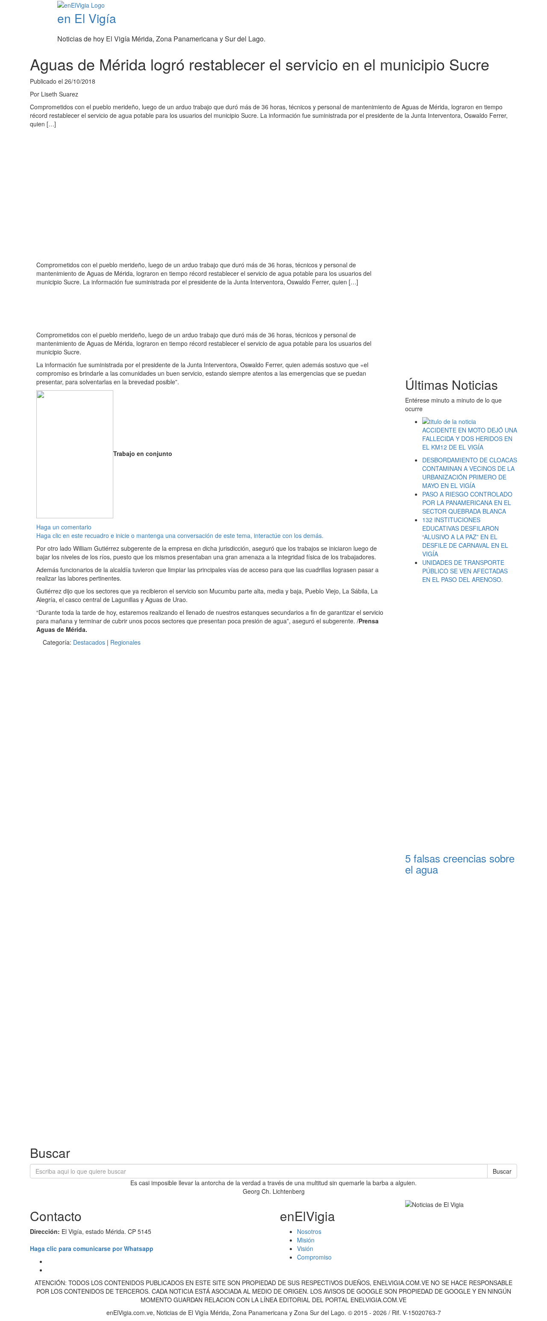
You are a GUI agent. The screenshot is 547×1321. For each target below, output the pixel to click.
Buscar (502, 1171)
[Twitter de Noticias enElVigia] (524, 6)
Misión (306, 1240)
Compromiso (314, 1257)
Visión (305, 1248)
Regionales (125, 642)
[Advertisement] (191, 309)
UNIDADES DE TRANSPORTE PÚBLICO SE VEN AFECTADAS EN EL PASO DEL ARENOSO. (465, 571)
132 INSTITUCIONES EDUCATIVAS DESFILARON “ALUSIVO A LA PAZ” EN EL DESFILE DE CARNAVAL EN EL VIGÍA (465, 536)
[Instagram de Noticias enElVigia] (531, 6)
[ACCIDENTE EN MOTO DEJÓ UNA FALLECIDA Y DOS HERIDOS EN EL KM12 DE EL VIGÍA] (470, 421)
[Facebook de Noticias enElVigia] (518, 6)
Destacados (89, 642)
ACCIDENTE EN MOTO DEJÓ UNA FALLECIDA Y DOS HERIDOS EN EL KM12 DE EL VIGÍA (469, 438)
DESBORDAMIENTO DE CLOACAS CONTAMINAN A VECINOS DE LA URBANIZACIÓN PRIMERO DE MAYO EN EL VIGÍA (469, 473)
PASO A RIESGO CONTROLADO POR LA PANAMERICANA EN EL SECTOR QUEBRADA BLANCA (467, 502)
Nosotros (309, 1231)
